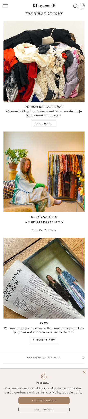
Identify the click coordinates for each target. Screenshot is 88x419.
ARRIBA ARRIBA (44, 229)
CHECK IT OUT (44, 340)
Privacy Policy (51, 392)
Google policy (72, 392)
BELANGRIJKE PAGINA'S (44, 358)
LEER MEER (44, 123)
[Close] (84, 372)
